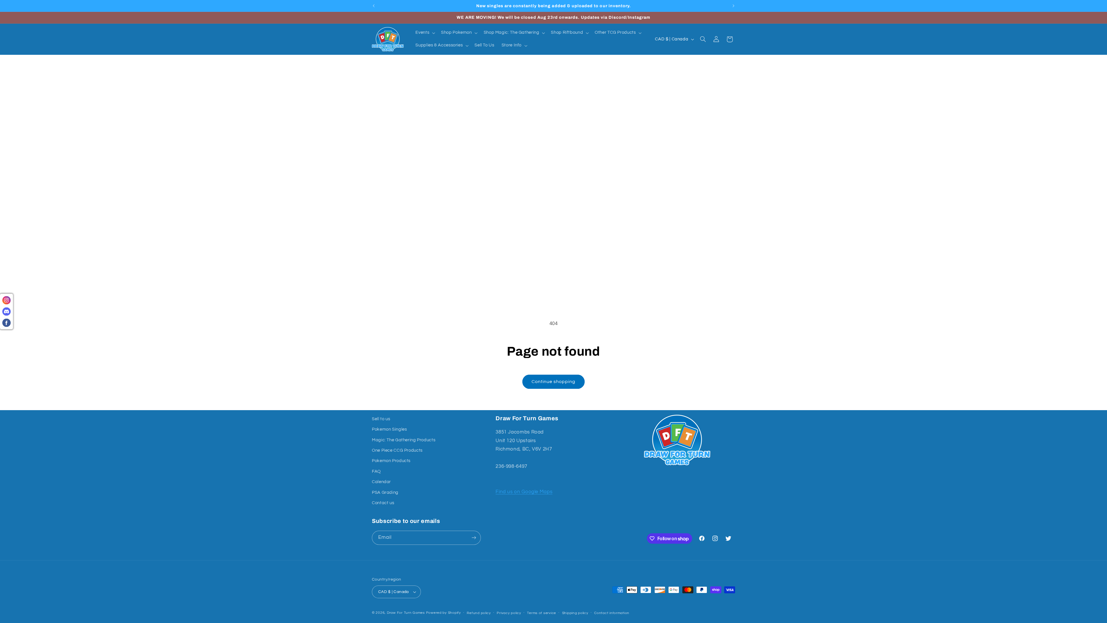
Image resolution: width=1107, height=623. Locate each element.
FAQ (376, 471)
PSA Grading (385, 492)
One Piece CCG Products (397, 450)
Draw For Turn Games (406, 612)
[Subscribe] (474, 538)
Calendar (381, 482)
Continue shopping (554, 381)
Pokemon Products (391, 461)
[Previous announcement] (373, 6)
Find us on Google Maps (524, 491)
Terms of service (541, 613)
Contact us (383, 503)
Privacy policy (509, 613)
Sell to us (381, 419)
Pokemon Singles (389, 429)
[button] (425, 33)
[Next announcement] (733, 6)
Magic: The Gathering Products (403, 440)
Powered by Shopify (443, 612)
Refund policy (479, 613)
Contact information (611, 613)
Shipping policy (575, 613)
